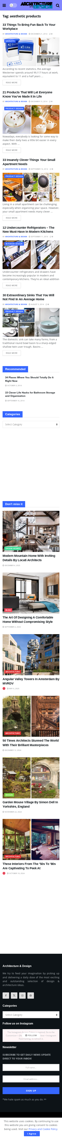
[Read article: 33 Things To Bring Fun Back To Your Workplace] (31, 51)
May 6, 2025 (14, 688)
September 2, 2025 (12, 627)
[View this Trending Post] (4, 688)
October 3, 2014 (14, 385)
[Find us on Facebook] (6, 995)
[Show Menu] (4, 5)
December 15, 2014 (38, 101)
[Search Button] (57, 5)
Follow (32, 1035)
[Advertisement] (31, 464)
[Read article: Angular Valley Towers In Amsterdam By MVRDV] (31, 654)
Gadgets (10, 41)
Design (9, 794)
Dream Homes (13, 548)
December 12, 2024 (12, 750)
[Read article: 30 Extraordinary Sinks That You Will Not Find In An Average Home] (31, 322)
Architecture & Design (16, 34)
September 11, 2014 (39, 236)
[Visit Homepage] (36, 5)
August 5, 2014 (37, 304)
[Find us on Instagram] (22, 995)
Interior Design (14, 243)
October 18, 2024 (17, 873)
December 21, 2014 (38, 34)
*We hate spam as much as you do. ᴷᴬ (24, 1099)
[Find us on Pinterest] (30, 995)
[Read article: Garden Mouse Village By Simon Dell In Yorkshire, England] (31, 777)
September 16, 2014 (39, 169)
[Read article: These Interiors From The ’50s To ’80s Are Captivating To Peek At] (31, 839)
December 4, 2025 (12, 565)
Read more (13, 82)
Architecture (13, 671)
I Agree (31, 1133)
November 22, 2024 (13, 812)
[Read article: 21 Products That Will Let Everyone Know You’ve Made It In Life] (31, 119)
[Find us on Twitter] (14, 995)
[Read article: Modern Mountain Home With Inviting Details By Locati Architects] (31, 531)
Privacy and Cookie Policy (43, 1129)
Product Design (14, 108)
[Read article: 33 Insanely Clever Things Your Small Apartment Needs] (31, 187)
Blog (8, 610)
